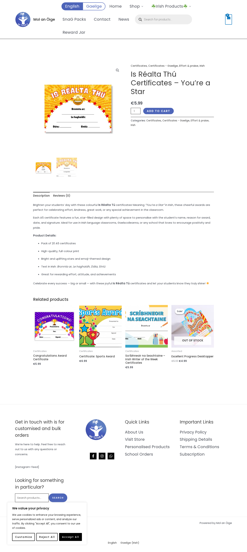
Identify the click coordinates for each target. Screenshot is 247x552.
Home (115, 6)
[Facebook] (93, 456)
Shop (135, 6)
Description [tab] (41, 196)
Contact (102, 19)
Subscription (192, 454)
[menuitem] (72, 6)
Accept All (70, 537)
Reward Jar (74, 32)
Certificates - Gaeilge (163, 66)
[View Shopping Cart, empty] (228, 19)
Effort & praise (188, 66)
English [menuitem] (112, 543)
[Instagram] (102, 456)
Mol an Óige (44, 19)
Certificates (139, 66)
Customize (23, 537)
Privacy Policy (193, 432)
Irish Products (169, 6)
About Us (134, 432)
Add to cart (158, 111)
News (123, 19)
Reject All (47, 537)
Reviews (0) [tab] (61, 196)
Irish (202, 66)
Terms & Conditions (199, 447)
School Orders (139, 454)
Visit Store (135, 439)
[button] (117, 70)
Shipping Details (196, 439)
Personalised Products (147, 447)
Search (58, 497)
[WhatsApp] (111, 456)
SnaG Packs (74, 19)
